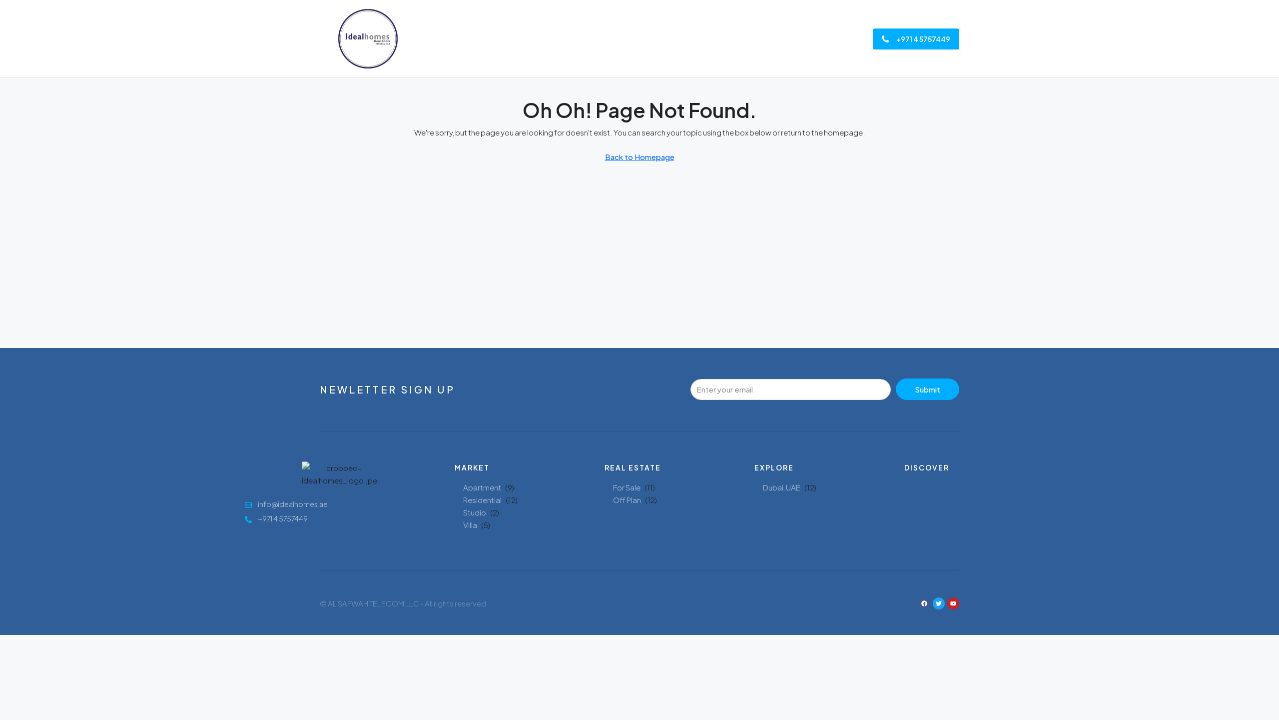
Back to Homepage (639, 157)
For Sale (626, 487)
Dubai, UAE (781, 487)
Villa (470, 525)
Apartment (482, 487)
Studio (474, 512)
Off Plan (627, 499)
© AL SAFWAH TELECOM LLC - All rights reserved (403, 603)
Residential (482, 499)
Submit (927, 389)
